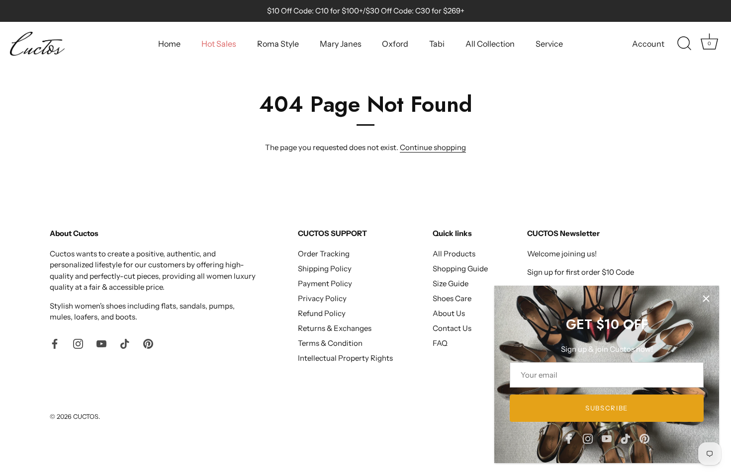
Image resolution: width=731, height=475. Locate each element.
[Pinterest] (644, 438)
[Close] (706, 299)
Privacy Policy (322, 298)
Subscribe (606, 408)
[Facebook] (569, 438)
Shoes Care (452, 298)
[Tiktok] (626, 438)
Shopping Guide (460, 268)
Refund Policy (322, 313)
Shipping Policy (325, 268)
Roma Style (278, 44)
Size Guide (450, 283)
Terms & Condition (330, 343)
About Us (449, 313)
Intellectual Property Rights (345, 358)
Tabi (437, 44)
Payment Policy (325, 283)
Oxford (395, 44)
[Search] (684, 44)
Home (169, 44)
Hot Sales (218, 44)
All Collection (490, 44)
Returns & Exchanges (334, 328)
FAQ (440, 343)
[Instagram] (588, 438)
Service (549, 44)
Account (648, 44)
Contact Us (452, 328)
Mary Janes (341, 44)
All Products (454, 253)
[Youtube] (607, 438)
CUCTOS (85, 416)
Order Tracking (324, 253)
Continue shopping (433, 147)
